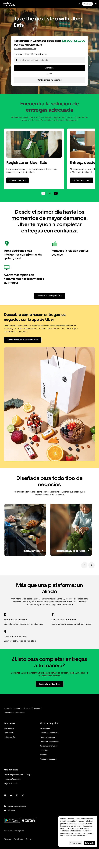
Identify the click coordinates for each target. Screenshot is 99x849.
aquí (85, 836)
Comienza (87, 4)
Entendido (89, 843)
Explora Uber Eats (17, 180)
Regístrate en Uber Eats (49, 684)
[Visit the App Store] (28, 820)
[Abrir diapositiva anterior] (84, 565)
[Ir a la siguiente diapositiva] (91, 565)
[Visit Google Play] (12, 820)
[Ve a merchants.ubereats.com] (9, 3)
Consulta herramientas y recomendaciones (23, 624)
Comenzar (49, 68)
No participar (75, 843)
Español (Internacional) (16, 806)
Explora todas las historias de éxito (22, 340)
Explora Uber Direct (81, 180)
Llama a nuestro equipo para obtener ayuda (71, 624)
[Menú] (95, 4)
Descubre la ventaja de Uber (49, 296)
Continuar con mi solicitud (49, 80)
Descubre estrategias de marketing (20, 641)
